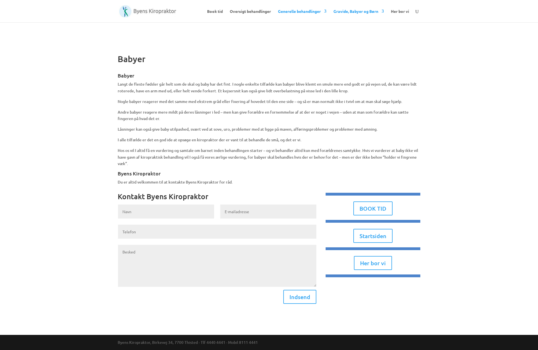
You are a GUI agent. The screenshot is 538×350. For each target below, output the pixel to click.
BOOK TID (373, 208)
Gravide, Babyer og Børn (355, 11)
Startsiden (373, 235)
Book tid (215, 11)
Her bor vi (400, 11)
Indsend (299, 296)
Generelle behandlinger (299, 11)
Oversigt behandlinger (250, 11)
